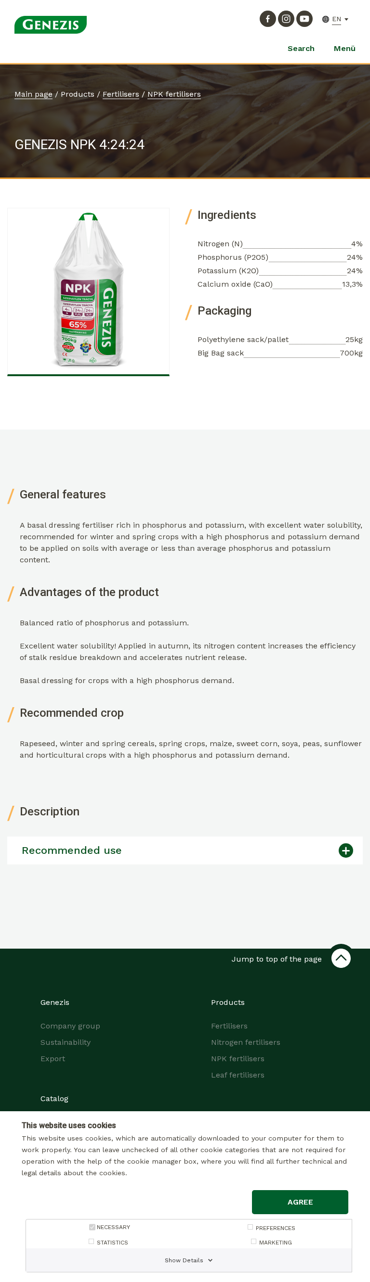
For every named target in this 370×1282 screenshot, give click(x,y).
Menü (345, 48)
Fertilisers (121, 94)
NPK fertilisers (174, 94)
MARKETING (275, 1242)
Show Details (184, 1260)
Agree (300, 1201)
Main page (33, 94)
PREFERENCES (275, 1228)
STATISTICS (112, 1242)
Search (301, 48)
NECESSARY (113, 1227)
